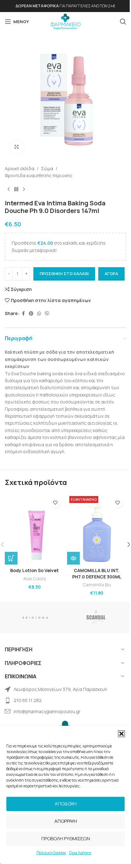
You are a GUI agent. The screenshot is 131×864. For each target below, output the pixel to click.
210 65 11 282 (28, 700)
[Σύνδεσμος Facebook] (23, 313)
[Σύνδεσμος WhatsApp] (39, 313)
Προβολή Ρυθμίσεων (65, 838)
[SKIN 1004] (35, 617)
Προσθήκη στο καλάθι (64, 273)
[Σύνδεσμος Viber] (47, 313)
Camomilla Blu (97, 585)
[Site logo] (65, 21)
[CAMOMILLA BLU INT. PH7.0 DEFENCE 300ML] (96, 529)
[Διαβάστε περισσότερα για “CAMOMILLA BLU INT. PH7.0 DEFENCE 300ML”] (73, 558)
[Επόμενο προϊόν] (24, 189)
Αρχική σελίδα (19, 168)
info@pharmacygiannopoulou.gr (47, 711)
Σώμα (47, 168)
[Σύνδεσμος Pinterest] (31, 313)
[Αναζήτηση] (123, 21)
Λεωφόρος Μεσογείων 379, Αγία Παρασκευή (60, 689)
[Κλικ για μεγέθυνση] (17, 147)
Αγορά (111, 273)
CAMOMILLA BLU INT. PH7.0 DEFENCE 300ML (96, 573)
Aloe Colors (34, 579)
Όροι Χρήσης (80, 852)
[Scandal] (96, 617)
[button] (121, 734)
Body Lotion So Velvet (34, 570)
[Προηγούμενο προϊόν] (8, 189)
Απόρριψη (65, 821)
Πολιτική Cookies (51, 852)
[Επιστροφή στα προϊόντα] (16, 189)
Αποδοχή (66, 803)
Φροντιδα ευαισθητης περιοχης (38, 175)
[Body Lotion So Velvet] (34, 529)
